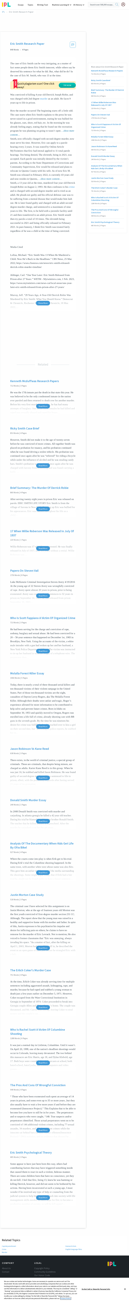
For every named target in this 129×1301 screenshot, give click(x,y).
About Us (6, 1268)
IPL (3, 12)
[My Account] (124, 4)
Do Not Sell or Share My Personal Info (96, 1289)
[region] (64, 1289)
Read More (43, 406)
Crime (4, 1249)
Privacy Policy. (65, 1298)
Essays (20, 5)
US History (77, 5)
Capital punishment (9, 1246)
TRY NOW (67, 85)
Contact (5, 1271)
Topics (30, 5)
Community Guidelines (45, 1271)
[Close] (125, 1289)
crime (72, 186)
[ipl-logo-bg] (7, 4)
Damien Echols (71, 1246)
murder (43, 98)
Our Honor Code (42, 1275)
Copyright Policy (41, 1268)
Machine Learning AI (60, 5)
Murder (4, 1252)
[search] (116, 4)
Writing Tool (42, 5)
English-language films (74, 1249)
